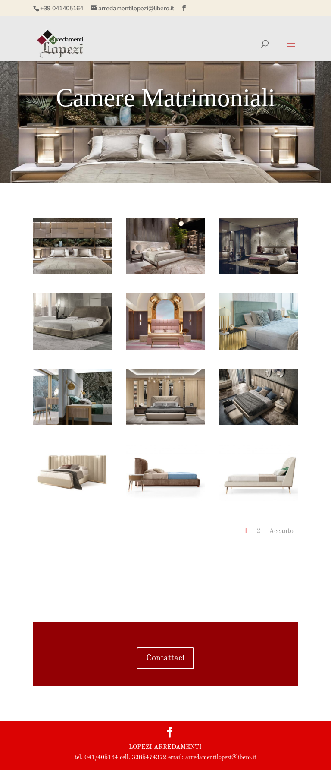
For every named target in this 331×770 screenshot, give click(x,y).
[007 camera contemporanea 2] (165, 348)
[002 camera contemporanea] (72, 348)
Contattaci (165, 658)
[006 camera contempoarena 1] (72, 423)
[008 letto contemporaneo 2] (165, 499)
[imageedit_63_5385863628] (72, 272)
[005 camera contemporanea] (72, 499)
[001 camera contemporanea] (258, 348)
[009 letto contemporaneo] (258, 499)
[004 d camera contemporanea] (258, 423)
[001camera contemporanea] (258, 272)
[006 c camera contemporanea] (165, 423)
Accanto (281, 531)
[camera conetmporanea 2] (165, 272)
